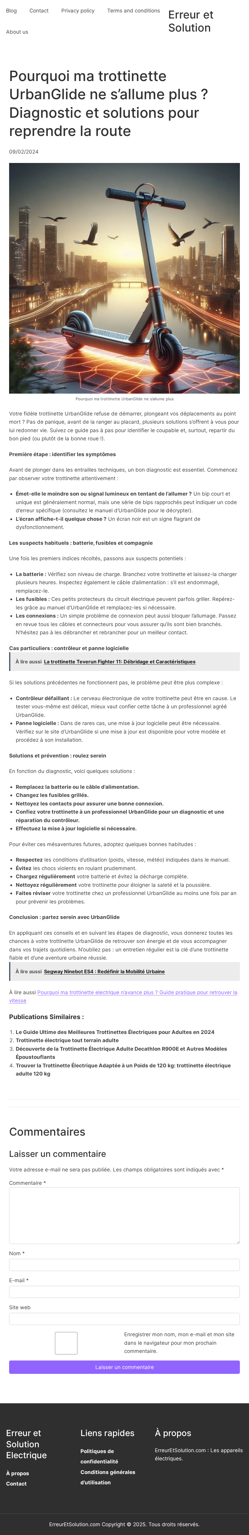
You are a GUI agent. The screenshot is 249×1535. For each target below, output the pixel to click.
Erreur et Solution (190, 21)
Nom (17, 1253)
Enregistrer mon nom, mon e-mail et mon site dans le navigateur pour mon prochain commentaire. (179, 1342)
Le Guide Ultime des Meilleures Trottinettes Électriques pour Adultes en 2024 (115, 1032)
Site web (20, 1307)
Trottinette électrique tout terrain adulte (67, 1040)
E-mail (19, 1280)
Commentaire (27, 1183)
